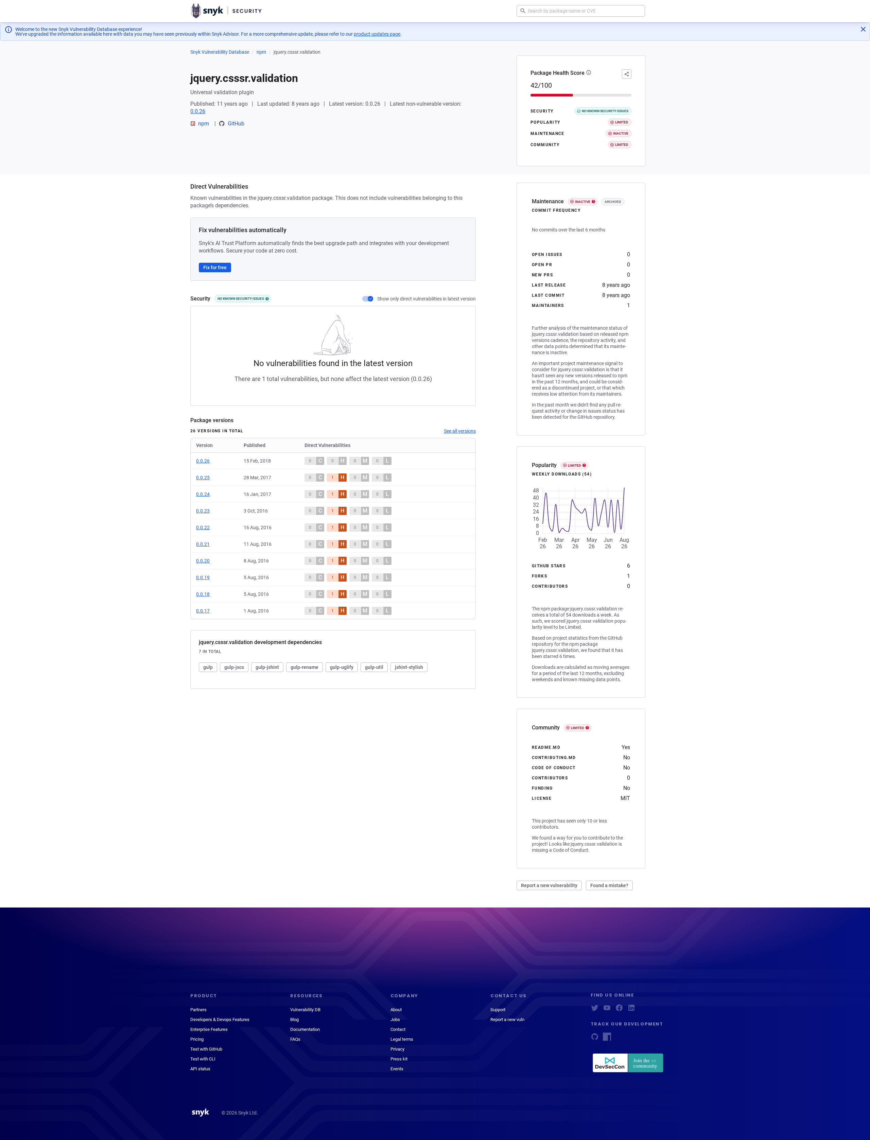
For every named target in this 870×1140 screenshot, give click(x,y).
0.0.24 (203, 494)
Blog (294, 1019)
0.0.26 (197, 111)
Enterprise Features (209, 1029)
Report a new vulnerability (549, 885)
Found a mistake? (609, 885)
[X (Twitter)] (595, 1010)
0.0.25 (203, 477)
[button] (588, 73)
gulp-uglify (341, 667)
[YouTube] (607, 1010)
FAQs (295, 1039)
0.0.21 (203, 544)
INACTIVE (582, 202)
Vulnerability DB (305, 1009)
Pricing (197, 1039)
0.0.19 (203, 577)
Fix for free (215, 267)
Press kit (398, 1058)
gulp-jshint (267, 667)
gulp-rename (304, 667)
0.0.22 (203, 527)
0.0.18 (203, 594)
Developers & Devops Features (219, 1019)
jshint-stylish (409, 667)
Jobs (395, 1019)
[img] (267, 299)
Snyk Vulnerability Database (219, 52)
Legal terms (401, 1039)
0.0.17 (203, 611)
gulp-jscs (234, 667)
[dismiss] (863, 29)
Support (497, 1009)
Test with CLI (202, 1058)
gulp (208, 667)
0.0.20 (203, 561)
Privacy (397, 1049)
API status (200, 1068)
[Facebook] (619, 1010)
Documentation (305, 1029)
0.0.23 (203, 511)
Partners (198, 1009)
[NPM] (607, 1039)
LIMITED (574, 465)
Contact (397, 1029)
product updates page (377, 34)
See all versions (460, 431)
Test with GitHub (206, 1049)
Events (396, 1068)
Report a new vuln (507, 1019)
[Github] (595, 1039)
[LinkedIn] (631, 1010)
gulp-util (374, 667)
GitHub (236, 123)
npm (261, 52)
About (396, 1009)
